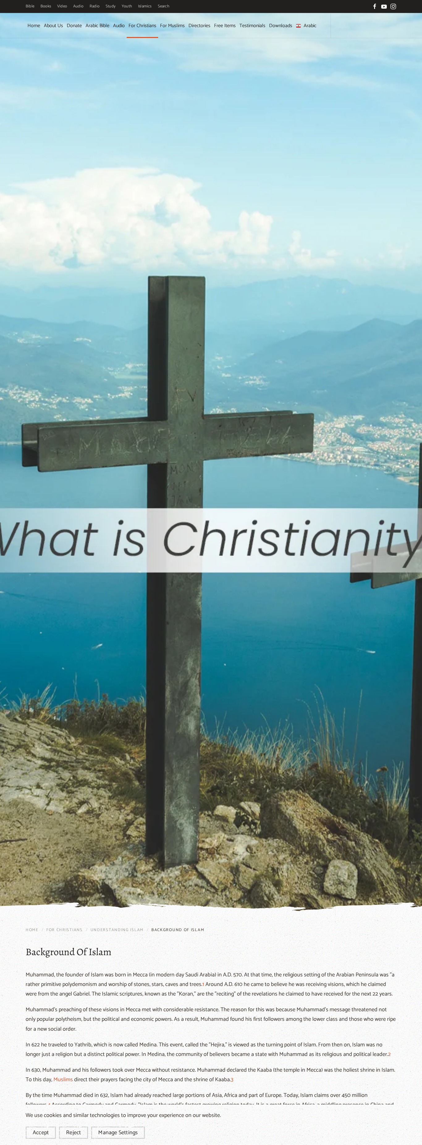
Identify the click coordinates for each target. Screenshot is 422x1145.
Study (111, 6)
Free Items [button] (225, 26)
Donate (74, 26)
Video (62, 6)
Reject (73, 1132)
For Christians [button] (142, 26)
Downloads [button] (280, 26)
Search (163, 6)
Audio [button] (119, 26)
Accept (41, 1132)
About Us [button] (53, 26)
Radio (94, 6)
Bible (30, 6)
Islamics (145, 6)
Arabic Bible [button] (97, 26)
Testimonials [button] (252, 26)
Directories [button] (199, 26)
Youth (127, 6)
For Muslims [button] (172, 26)
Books (45, 6)
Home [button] (33, 26)
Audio (78, 6)
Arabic (310, 26)
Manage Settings (118, 1132)
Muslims (63, 1079)
